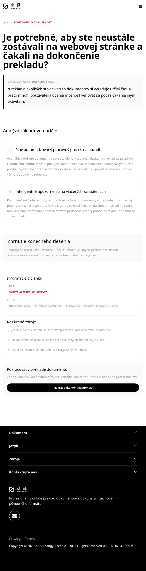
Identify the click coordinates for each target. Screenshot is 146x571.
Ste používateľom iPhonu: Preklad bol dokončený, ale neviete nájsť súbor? (58, 340)
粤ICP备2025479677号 (118, 546)
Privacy (15, 538)
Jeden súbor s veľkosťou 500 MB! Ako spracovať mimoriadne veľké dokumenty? (61, 330)
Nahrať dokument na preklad (73, 387)
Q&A (6, 22)
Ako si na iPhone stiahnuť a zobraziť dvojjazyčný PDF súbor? (49, 350)
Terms (30, 538)
